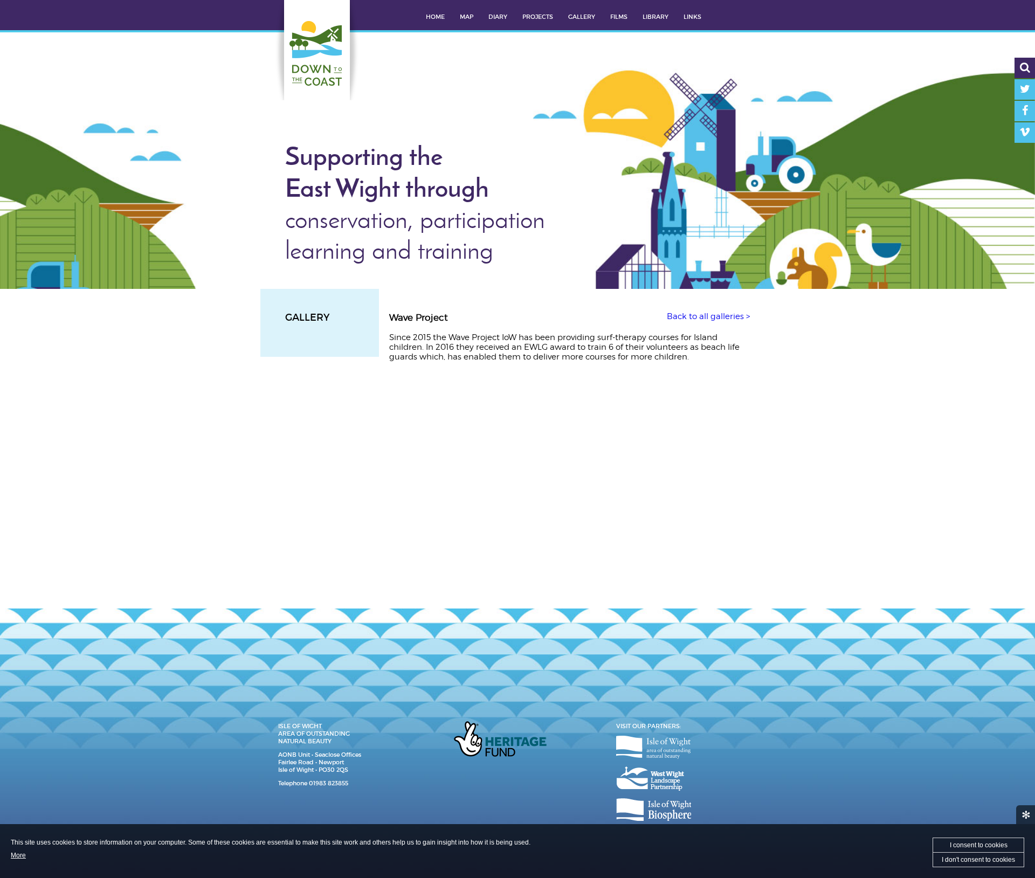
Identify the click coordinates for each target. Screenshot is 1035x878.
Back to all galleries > (708, 316)
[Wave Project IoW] (446, 424)
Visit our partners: (648, 726)
